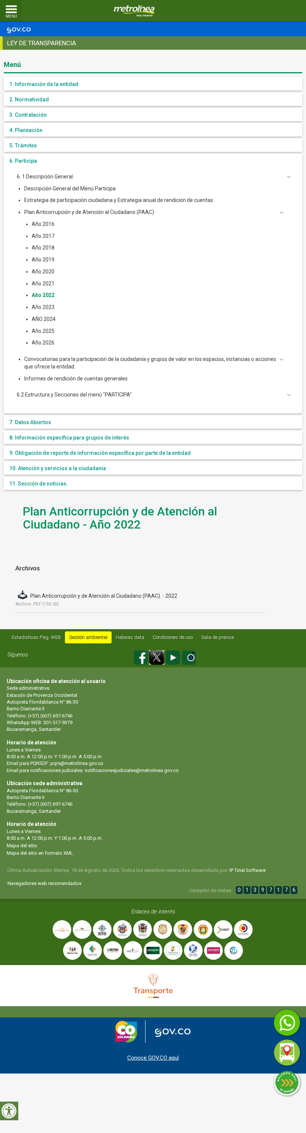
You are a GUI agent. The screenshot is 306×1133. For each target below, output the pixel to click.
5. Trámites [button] (23, 145)
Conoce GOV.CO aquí (153, 1057)
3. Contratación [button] (28, 115)
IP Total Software (248, 870)
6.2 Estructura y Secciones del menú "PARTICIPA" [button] (74, 395)
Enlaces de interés (153, 911)
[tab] (153, 84)
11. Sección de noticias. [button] (38, 484)
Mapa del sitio (22, 845)
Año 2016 (43, 224)
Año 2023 (43, 307)
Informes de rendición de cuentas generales (76, 379)
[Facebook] (141, 656)
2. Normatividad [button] (29, 99)
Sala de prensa (217, 637)
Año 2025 (43, 331)
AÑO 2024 (44, 319)
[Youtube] (173, 656)
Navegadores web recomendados (44, 883)
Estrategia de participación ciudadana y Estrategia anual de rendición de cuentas (118, 200)
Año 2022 (43, 295)
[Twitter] (157, 656)
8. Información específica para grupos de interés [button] (69, 438)
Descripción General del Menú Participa (70, 189)
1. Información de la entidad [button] (43, 84)
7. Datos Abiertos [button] (30, 422)
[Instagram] (188, 656)
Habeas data (130, 637)
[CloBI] (278, 11)
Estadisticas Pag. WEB (36, 637)
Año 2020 (43, 272)
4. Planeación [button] (26, 130)
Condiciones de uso (173, 637)
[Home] (134, 11)
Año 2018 (43, 248)
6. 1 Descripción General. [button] (45, 177)
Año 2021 (43, 284)
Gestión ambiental (88, 637)
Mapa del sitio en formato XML (40, 853)
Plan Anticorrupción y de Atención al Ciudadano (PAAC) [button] (89, 212)
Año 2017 (43, 236)
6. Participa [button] (23, 161)
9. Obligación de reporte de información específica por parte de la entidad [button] (100, 453)
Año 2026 (43, 343)
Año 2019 (43, 260)
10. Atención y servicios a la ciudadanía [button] (57, 468)
